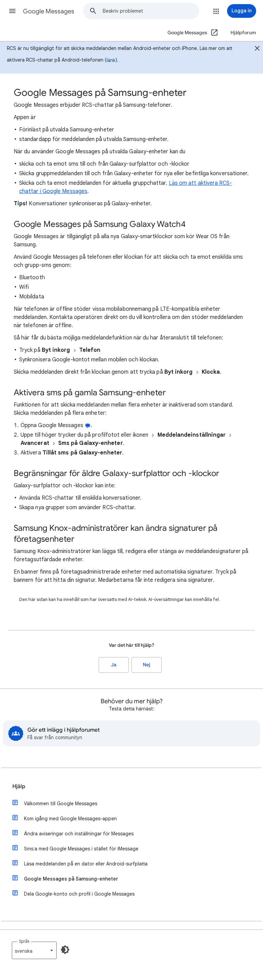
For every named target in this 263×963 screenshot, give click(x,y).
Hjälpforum (243, 33)
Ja (113, 665)
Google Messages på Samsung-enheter (71, 879)
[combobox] (151, 11)
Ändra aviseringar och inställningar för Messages (79, 834)
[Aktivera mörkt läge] (65, 949)
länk (111, 60)
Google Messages (48, 11)
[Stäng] (257, 49)
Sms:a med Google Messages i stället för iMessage (81, 849)
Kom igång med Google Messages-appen (70, 819)
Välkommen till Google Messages (60, 803)
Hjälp (18, 786)
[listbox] (34, 950)
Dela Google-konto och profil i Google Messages (79, 894)
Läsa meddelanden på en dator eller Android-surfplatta (86, 864)
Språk (24, 941)
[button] (12, 11)
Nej (146, 665)
